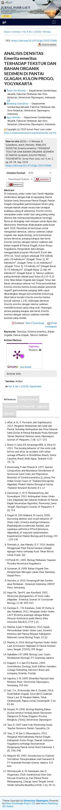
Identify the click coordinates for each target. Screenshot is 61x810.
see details (25, 366)
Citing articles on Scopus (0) (19, 406)
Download (38, 323)
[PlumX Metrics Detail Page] (17, 354)
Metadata (9, 413)
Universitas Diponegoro (35, 800)
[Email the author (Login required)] (8, 100)
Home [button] (7, 31)
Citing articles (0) (28, 399)
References (10, 399)
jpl (4, 22)
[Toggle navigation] (53, 22)
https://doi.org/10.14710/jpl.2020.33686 (34, 40)
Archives (16, 31)
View (28, 323)
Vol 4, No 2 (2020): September (24, 386)
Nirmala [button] (47, 31)
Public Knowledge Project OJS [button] (20, 803)
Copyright (42, 406)
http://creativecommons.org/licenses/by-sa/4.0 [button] (30, 132)
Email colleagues (51, 324)
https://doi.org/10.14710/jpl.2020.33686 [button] (28, 165)
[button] (5, 129)
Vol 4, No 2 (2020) (32, 31)
